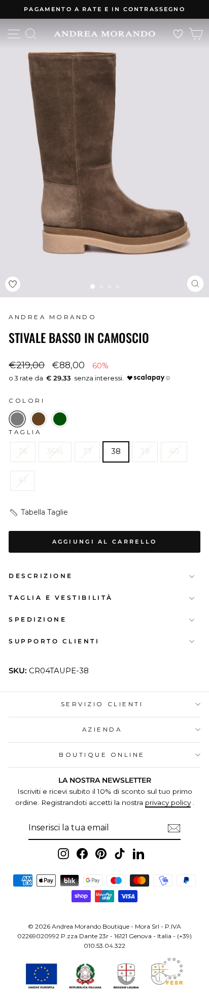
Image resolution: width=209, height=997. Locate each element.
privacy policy (168, 802)
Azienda (102, 729)
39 (145, 451)
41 (22, 480)
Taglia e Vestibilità (61, 597)
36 (22, 451)
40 (174, 451)
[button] (17, 419)
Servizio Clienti (102, 704)
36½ (55, 451)
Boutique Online (102, 754)
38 (116, 451)
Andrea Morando (52, 317)
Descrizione (41, 576)
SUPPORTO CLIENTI (54, 641)
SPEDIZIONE (37, 619)
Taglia (25, 432)
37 (87, 451)
